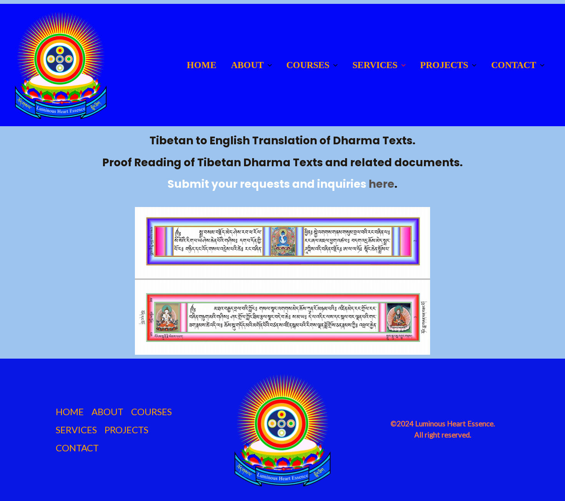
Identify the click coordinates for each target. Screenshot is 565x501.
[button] (268, 65)
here (381, 184)
